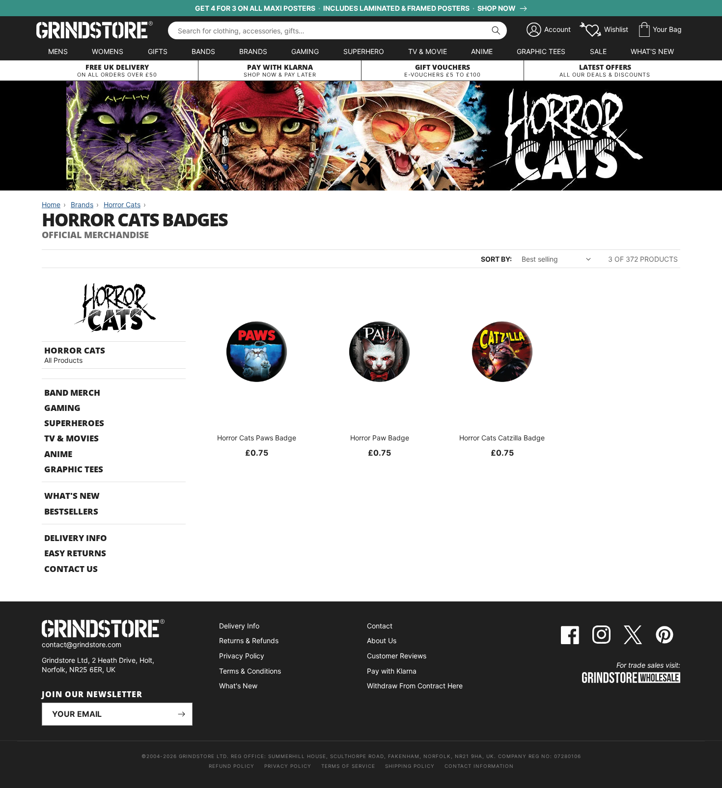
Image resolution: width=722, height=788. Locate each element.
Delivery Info (75, 537)
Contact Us (71, 568)
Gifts (157, 51)
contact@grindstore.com (81, 644)
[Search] (496, 30)
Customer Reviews (396, 656)
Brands (253, 51)
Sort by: (496, 259)
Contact (379, 626)
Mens (58, 51)
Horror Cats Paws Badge (256, 438)
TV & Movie (427, 51)
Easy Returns (75, 553)
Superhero (363, 51)
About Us (381, 640)
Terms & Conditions (250, 671)
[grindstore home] (117, 629)
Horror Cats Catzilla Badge (502, 438)
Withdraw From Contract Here (415, 685)
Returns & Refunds (248, 640)
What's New (652, 51)
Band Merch (72, 392)
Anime (482, 51)
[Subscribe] (181, 714)
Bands (203, 51)
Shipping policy (410, 766)
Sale (598, 51)
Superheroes (74, 423)
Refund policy (231, 766)
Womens (107, 51)
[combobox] (337, 30)
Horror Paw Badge (379, 438)
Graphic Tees (541, 51)
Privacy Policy (241, 656)
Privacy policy (287, 766)
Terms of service (348, 766)
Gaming (305, 51)
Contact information (479, 766)
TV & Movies (71, 438)
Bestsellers (71, 511)
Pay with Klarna (392, 671)
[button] (660, 30)
